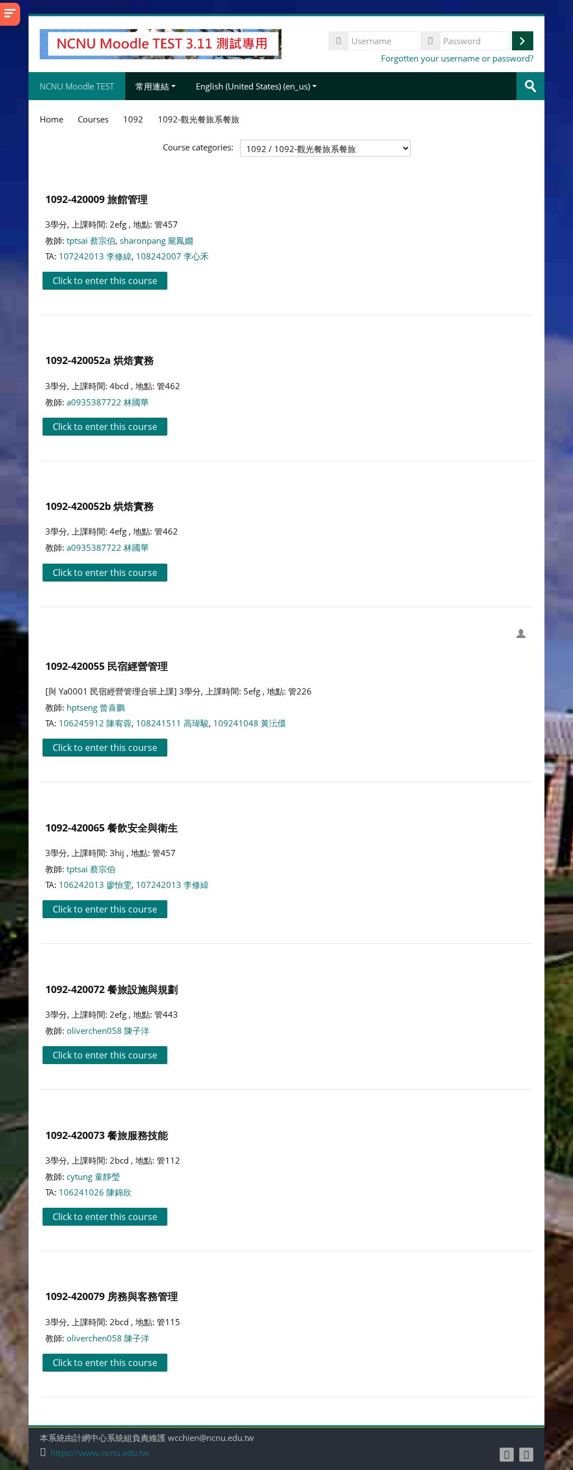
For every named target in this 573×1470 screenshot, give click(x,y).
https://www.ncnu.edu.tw (99, 1453)
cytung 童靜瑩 (93, 1176)
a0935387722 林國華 (108, 402)
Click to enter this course (105, 281)
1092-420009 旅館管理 (96, 199)
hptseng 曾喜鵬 (96, 707)
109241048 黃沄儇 (249, 723)
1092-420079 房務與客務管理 (111, 1296)
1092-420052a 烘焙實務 (99, 360)
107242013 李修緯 (95, 256)
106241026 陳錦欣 (95, 1192)
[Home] (160, 43)
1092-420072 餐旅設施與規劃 (111, 989)
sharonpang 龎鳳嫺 (156, 240)
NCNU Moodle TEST (77, 86)
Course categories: (198, 147)
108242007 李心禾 (172, 256)
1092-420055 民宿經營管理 (106, 666)
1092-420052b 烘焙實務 (99, 506)
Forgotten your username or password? (457, 58)
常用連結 (152, 86)
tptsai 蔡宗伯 (91, 240)
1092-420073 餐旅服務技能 (106, 1135)
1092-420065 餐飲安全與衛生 (111, 827)
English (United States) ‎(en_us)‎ (253, 86)
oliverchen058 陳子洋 (108, 1030)
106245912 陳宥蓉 (95, 723)
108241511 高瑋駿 (172, 723)
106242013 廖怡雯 (95, 884)
